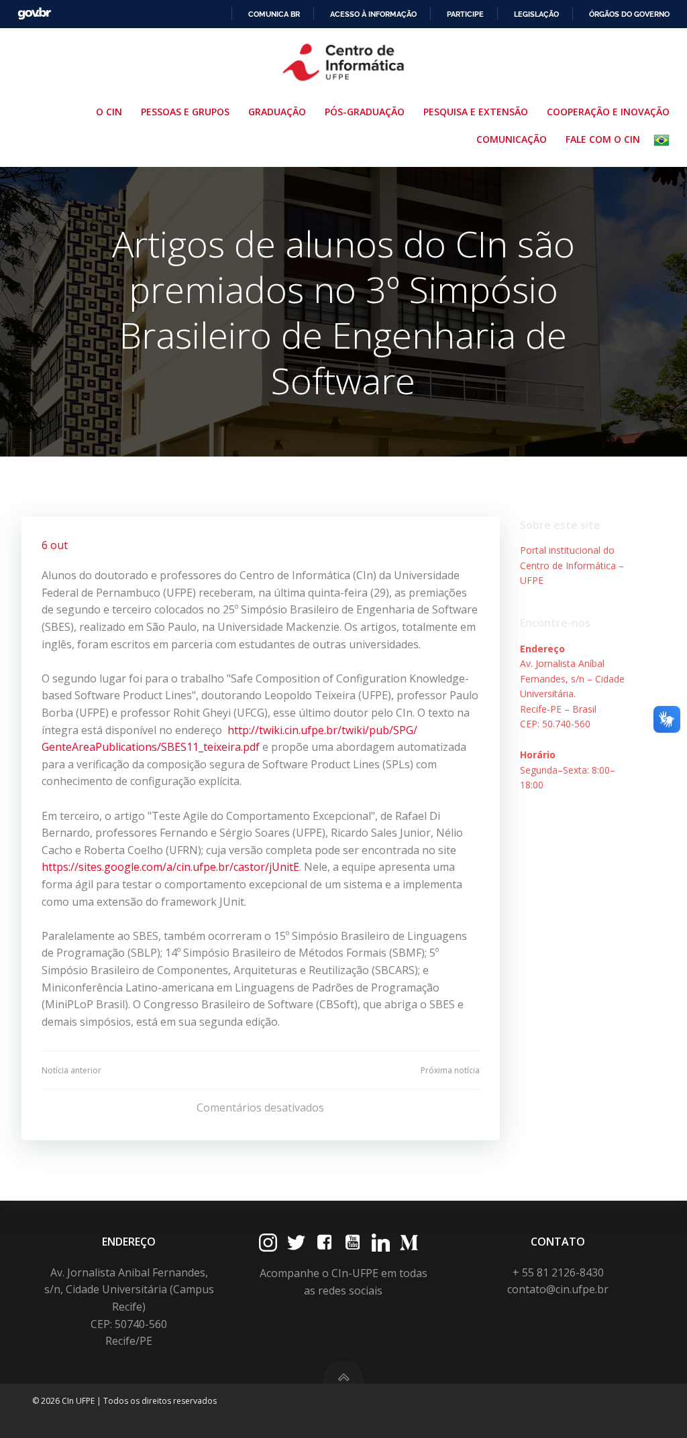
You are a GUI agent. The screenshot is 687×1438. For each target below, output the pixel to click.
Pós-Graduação (365, 111)
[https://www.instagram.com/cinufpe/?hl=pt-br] (268, 1243)
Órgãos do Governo (629, 14)
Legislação (536, 14)
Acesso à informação (373, 14)
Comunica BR (274, 14)
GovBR (34, 13)
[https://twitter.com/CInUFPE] (296, 1243)
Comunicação (511, 139)
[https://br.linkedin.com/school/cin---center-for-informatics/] (381, 1243)
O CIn (109, 111)
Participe (465, 14)
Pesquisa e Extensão (475, 111)
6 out (55, 545)
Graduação (277, 111)
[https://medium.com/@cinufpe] (409, 1243)
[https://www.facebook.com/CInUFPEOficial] (324, 1243)
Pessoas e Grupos (185, 111)
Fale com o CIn (603, 139)
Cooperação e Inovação (608, 111)
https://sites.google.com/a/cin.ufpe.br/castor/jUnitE (170, 866)
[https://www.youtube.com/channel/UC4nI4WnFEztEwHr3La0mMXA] (353, 1243)
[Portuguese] (664, 140)
